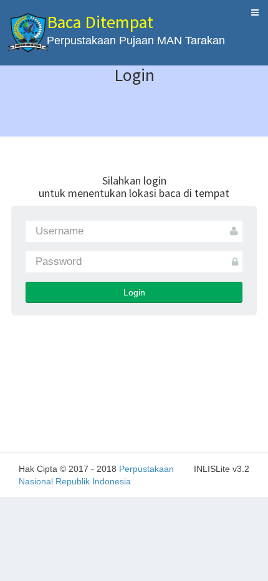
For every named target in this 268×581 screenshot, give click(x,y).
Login (134, 292)
